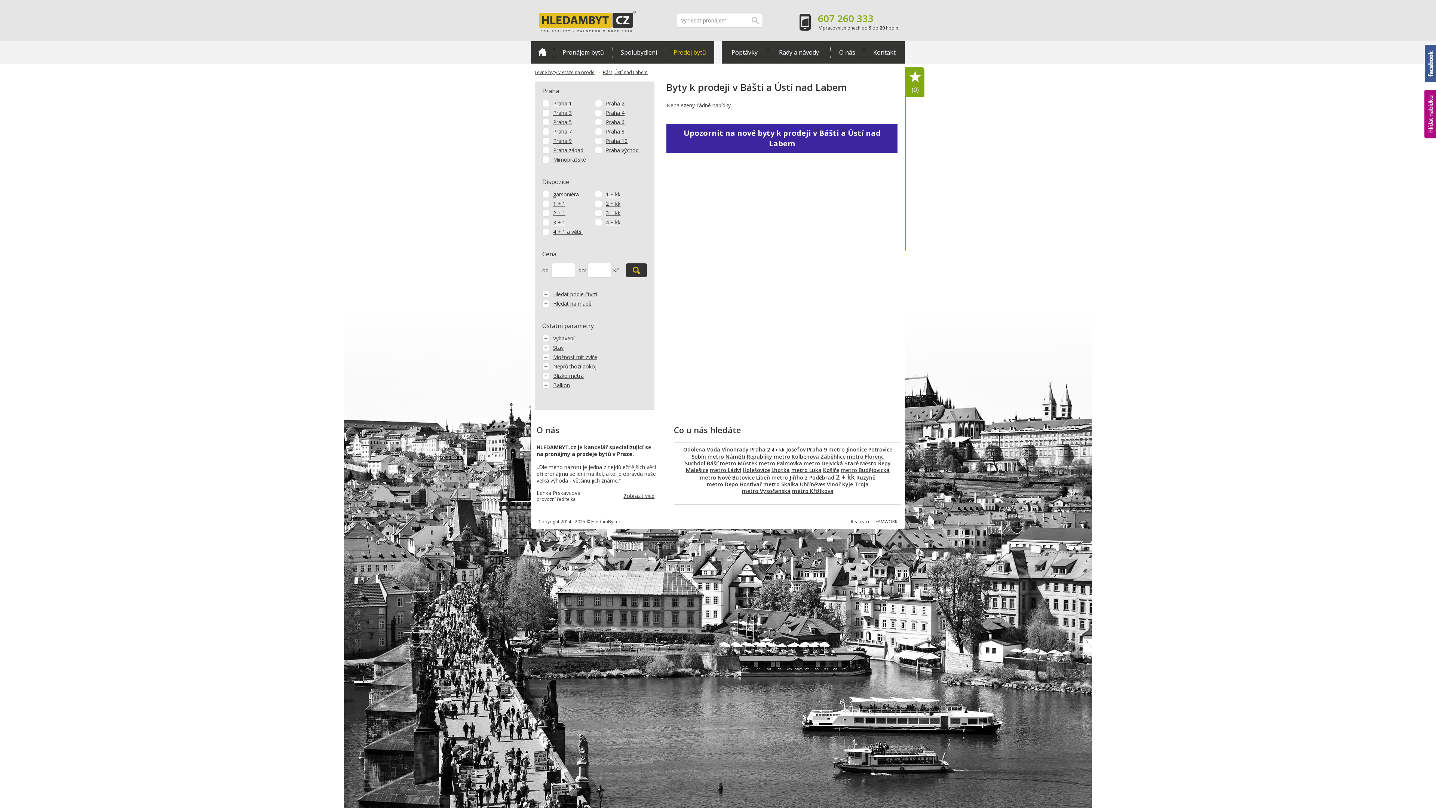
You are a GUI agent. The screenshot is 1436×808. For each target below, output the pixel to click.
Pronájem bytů (583, 52)
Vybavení (563, 338)
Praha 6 (615, 122)
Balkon (561, 385)
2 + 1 (559, 213)
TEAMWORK (885, 521)
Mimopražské (569, 159)
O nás (847, 52)
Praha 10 (617, 140)
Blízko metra (568, 375)
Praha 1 (562, 103)
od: (546, 270)
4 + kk (613, 222)
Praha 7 (562, 131)
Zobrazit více (638, 495)
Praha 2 (615, 103)
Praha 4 (615, 112)
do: (582, 270)
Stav (558, 347)
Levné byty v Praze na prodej (565, 72)
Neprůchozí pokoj (574, 366)
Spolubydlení (639, 52)
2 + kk (613, 203)
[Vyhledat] (636, 270)
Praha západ (568, 150)
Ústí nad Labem (631, 72)
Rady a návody (799, 52)
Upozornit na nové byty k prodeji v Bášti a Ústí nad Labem (782, 138)
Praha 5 (562, 122)
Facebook (1430, 48)
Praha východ (622, 150)
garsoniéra (566, 194)
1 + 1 (559, 203)
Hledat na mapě (572, 303)
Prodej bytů (689, 52)
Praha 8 (615, 131)
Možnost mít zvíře (575, 357)
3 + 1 (559, 222)
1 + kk (613, 194)
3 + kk (613, 213)
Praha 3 (562, 112)
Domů (542, 52)
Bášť (607, 72)
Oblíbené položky (915, 90)
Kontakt (884, 52)
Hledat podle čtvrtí (575, 294)
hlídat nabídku (1430, 100)
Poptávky (744, 52)
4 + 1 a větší (568, 231)
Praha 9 (562, 140)
